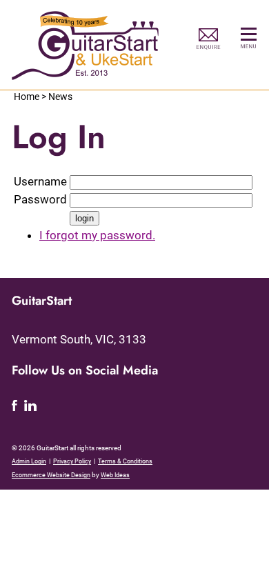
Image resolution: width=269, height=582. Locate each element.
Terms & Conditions (125, 461)
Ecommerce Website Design (51, 475)
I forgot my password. (97, 235)
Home (26, 96)
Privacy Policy (72, 461)
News (60, 96)
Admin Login (29, 461)
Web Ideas (115, 475)
